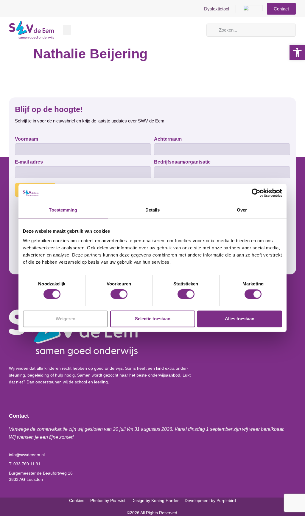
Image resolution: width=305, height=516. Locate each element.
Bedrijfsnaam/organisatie (182, 162)
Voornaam (26, 139)
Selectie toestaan (152, 318)
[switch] (119, 294)
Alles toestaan (239, 318)
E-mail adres (29, 162)
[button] (67, 30)
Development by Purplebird (210, 500)
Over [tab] (242, 209)
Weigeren (65, 318)
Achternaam (168, 139)
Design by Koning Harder (155, 500)
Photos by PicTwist (107, 500)
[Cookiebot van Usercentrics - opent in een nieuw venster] (256, 192)
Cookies (76, 500)
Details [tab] (152, 209)
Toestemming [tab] (63, 209)
